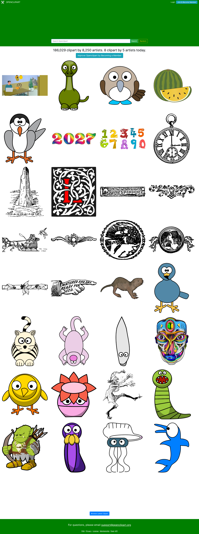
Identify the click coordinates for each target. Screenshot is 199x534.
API (116, 531)
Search (134, 41)
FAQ (83, 531)
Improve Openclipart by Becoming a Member (99, 55)
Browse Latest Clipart (99, 513)
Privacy (89, 531)
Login (173, 2)
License (96, 531)
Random (143, 41)
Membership (104, 531)
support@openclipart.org (116, 524)
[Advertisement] (99, 21)
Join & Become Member (186, 2)
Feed (112, 531)
